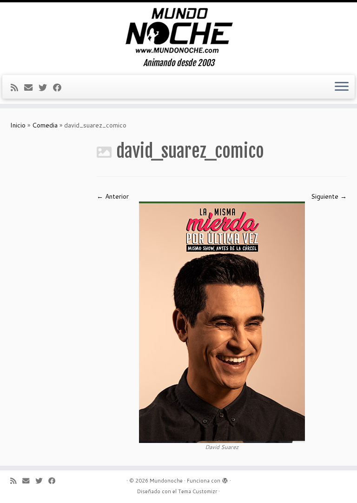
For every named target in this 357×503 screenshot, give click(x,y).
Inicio (18, 125)
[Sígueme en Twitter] (46, 87)
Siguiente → (329, 196)
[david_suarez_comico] (222, 321)
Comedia (45, 125)
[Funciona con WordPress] (225, 479)
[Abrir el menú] (342, 87)
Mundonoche (166, 480)
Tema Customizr (197, 491)
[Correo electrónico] (31, 87)
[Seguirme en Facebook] (60, 87)
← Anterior (113, 196)
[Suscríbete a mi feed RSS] (17, 87)
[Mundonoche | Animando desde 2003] (178, 30)
